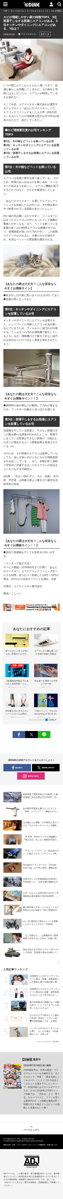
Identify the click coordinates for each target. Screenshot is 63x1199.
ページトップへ (31, 1129)
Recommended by (37, 720)
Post (31, 734)
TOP (5, 11)
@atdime (18, 768)
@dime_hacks (33, 776)
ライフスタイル (17, 11)
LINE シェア (44, 734)
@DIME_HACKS (48, 768)
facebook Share (19, 734)
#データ (45, 34)
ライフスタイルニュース (37, 11)
